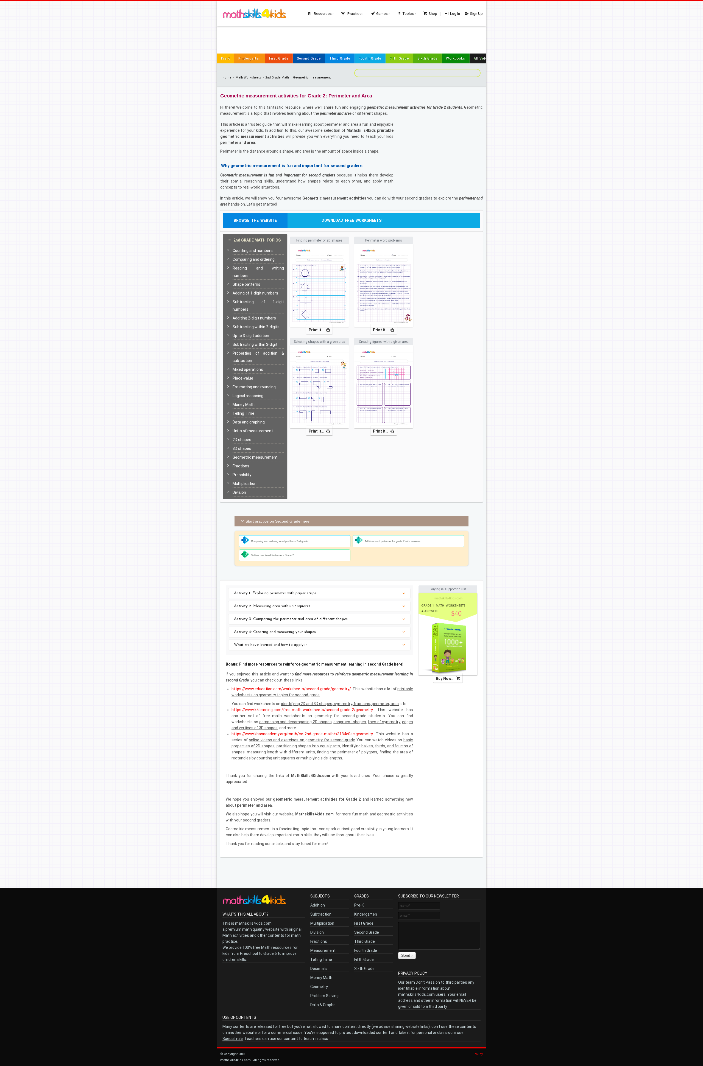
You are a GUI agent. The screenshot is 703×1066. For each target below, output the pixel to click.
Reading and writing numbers (258, 272)
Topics (408, 13)
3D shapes (242, 448)
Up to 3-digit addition (251, 335)
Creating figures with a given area (384, 342)
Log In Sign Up (466, 13)
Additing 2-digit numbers (254, 318)
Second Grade (309, 58)
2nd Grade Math (277, 77)
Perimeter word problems (383, 240)
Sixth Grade (427, 58)
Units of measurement (253, 431)
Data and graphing (249, 422)
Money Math (244, 404)
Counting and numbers (253, 250)
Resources (322, 13)
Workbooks (455, 58)
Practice (354, 13)
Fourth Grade (370, 58)
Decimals (318, 968)
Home (226, 77)
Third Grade (339, 58)
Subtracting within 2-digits (256, 327)
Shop (432, 13)
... (317, 330)
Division (239, 492)
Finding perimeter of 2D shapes (319, 240)
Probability (242, 475)
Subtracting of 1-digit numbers (258, 306)
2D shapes (242, 439)
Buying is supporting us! (448, 589)
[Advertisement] (351, 38)
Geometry (319, 986)
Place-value (243, 378)
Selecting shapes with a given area (319, 342)
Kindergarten (249, 58)
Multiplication (244, 483)
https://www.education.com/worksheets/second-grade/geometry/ (291, 689)
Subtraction (320, 914)
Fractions (241, 466)
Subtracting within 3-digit (255, 344)
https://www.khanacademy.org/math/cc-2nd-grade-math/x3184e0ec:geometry (302, 734)
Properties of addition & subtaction (258, 357)
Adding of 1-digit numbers (255, 293)
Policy (478, 1054)
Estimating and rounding (254, 387)
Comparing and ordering (254, 259)
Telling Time (243, 413)
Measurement (323, 950)
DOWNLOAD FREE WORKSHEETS (351, 220)
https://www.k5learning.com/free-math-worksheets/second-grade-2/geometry (302, 710)
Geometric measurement (312, 77)
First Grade (278, 58)
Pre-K (225, 58)
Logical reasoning (248, 396)
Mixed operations (248, 369)
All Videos (483, 58)
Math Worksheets (248, 77)
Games (382, 13)
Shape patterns (246, 284)
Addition (317, 905)
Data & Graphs (323, 1005)
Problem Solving (324, 996)
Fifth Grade (399, 58)
